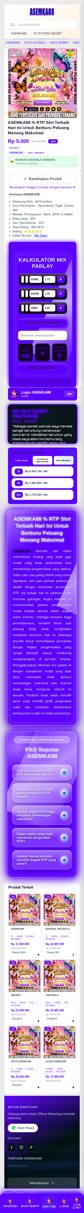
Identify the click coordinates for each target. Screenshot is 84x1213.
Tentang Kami (17, 1166)
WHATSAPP (30, 1206)
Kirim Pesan (26, 1128)
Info (69, 394)
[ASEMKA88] (42, 11)
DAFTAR (49, 1206)
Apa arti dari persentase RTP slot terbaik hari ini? (35, 773)
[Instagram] (21, 1147)
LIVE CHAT (77, 1206)
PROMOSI (10, 1206)
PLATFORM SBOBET (48, 33)
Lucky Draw (21, 461)
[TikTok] (31, 1147)
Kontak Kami (16, 1172)
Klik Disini (40, 236)
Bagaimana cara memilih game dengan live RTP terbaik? (35, 793)
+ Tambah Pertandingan (42, 323)
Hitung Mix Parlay (42, 368)
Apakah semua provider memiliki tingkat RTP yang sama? (36, 860)
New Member (63, 461)
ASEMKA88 (19, 33)
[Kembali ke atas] (76, 1194)
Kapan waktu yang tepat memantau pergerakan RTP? (35, 837)
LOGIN (64, 1206)
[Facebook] (11, 1147)
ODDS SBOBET (59, 42)
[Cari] (12, 25)
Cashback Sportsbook (42, 460)
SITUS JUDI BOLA (35, 42)
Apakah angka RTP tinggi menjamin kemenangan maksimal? (36, 815)
